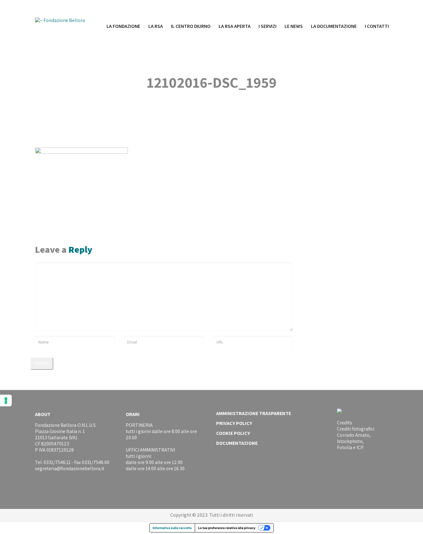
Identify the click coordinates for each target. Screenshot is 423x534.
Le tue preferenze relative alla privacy (226, 528)
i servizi (268, 26)
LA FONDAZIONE (123, 26)
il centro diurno (191, 26)
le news (294, 26)
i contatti (377, 26)
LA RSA (155, 26)
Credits (344, 422)
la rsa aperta (235, 26)
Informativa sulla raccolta (172, 528)
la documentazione (334, 26)
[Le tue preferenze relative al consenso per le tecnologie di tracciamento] (6, 400)
